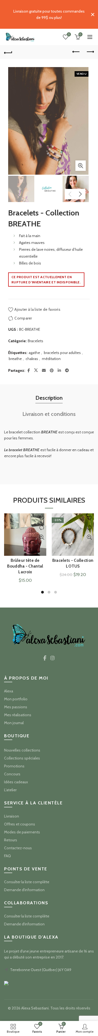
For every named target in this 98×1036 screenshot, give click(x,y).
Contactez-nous (18, 847)
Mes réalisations (17, 714)
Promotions (14, 766)
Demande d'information (24, 889)
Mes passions (15, 706)
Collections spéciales (22, 758)
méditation (51, 358)
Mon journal (14, 722)
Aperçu (41, 537)
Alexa (8, 691)
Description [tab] (49, 398)
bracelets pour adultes (62, 352)
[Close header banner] (92, 14)
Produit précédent (76, 52)
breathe (15, 358)
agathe (34, 352)
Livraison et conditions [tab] (49, 414)
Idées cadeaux (16, 781)
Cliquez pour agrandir (80, 165)
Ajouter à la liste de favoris (37, 309)
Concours (12, 774)
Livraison (11, 816)
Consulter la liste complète (26, 881)
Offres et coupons (19, 824)
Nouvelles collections (22, 750)
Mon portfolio (15, 699)
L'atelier (10, 789)
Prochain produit (90, 52)
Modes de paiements (22, 832)
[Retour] (8, 52)
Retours (10, 840)
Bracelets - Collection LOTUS (73, 563)
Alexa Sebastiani (35, 1008)
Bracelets (35, 340)
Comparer (23, 318)
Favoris (69, 34)
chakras (32, 358)
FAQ (7, 855)
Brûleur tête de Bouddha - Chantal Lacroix (25, 566)
